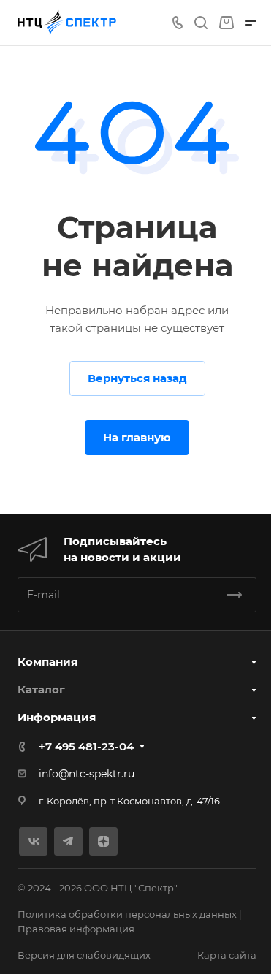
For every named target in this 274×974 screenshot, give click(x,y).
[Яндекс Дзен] (103, 841)
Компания (47, 662)
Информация (57, 717)
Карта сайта (226, 955)
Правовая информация (76, 929)
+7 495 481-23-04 (86, 746)
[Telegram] (68, 841)
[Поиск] (201, 23)
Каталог (41, 689)
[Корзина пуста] (226, 23)
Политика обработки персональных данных (127, 914)
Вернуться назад (137, 378)
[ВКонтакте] (33, 841)
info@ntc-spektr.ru (86, 773)
